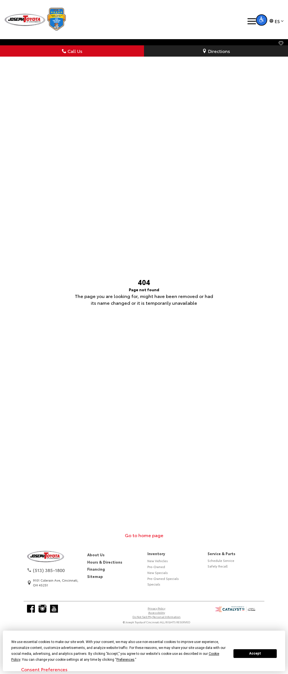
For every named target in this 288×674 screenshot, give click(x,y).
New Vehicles (157, 561)
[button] (261, 20)
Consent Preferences (44, 669)
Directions (219, 51)
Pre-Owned (156, 566)
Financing (96, 568)
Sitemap (95, 576)
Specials (153, 584)
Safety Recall (218, 566)
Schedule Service (221, 560)
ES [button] (277, 21)
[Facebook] (31, 609)
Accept (255, 653)
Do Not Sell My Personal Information (156, 617)
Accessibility (156, 612)
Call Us (75, 51)
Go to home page (144, 535)
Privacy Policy (156, 608)
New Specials (157, 572)
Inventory (156, 553)
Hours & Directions (104, 561)
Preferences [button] (125, 660)
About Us (96, 554)
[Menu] (252, 21)
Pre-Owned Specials (163, 578)
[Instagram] (42, 609)
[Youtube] (54, 609)
